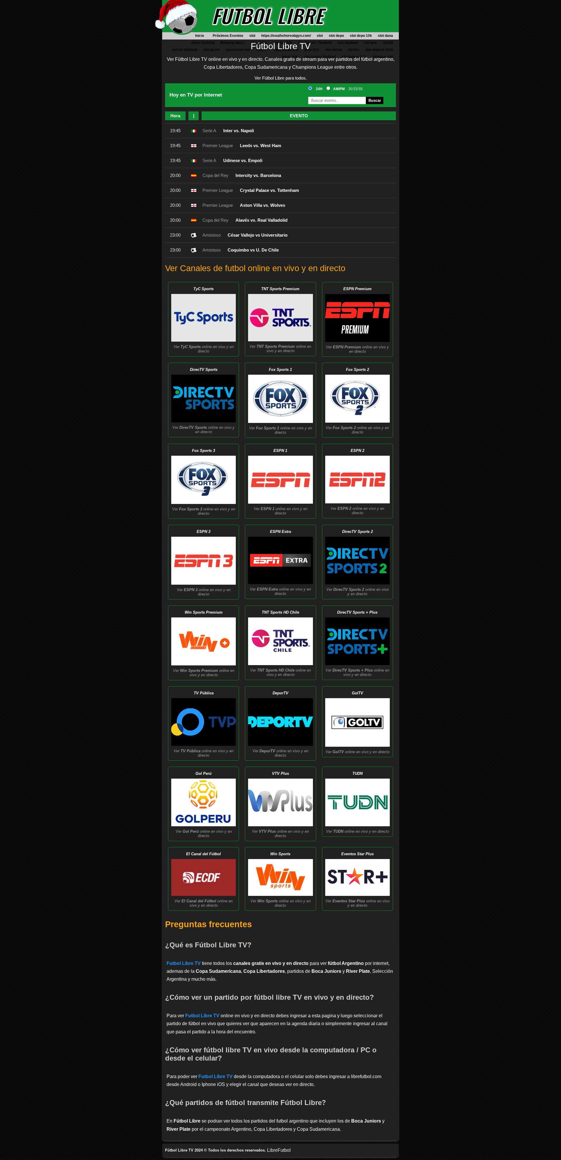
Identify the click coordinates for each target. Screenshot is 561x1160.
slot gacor (211, 50)
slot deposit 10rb (379, 50)
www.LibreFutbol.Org (184, 20)
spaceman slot (238, 50)
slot (252, 36)
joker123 (311, 50)
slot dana (385, 36)
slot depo (336, 36)
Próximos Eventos (228, 36)
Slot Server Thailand (315, 43)
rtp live (353, 50)
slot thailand (347, 43)
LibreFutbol (279, 1150)
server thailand (184, 50)
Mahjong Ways (232, 43)
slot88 (388, 43)
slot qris (370, 43)
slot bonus (333, 50)
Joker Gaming (202, 43)
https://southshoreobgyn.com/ (286, 36)
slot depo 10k (361, 36)
